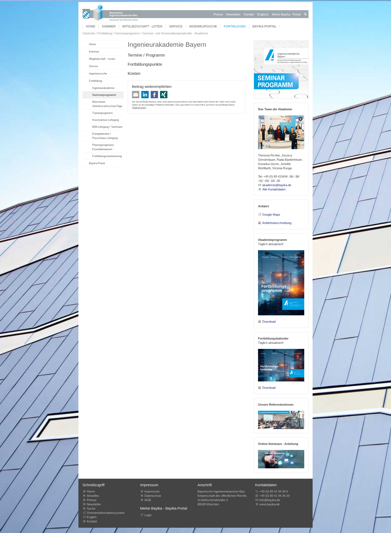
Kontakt (249, 14)
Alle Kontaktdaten (274, 189)
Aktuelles (93, 495)
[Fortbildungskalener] (281, 365)
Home (90, 26)
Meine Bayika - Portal (286, 14)
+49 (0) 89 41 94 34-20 (274, 495)
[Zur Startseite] (112, 13)
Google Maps (271, 214)
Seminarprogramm (104, 94)
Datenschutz (139, 107)
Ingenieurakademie (103, 88)
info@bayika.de (269, 500)
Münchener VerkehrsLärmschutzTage (107, 104)
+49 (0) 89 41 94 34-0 (273, 491)
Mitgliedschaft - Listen (142, 26)
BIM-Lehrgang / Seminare (107, 126)
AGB (147, 500)
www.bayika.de (269, 504)
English (92, 517)
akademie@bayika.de (276, 185)
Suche (92, 508)
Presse (218, 14)
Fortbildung (235, 26)
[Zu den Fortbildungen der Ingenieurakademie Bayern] (281, 70)
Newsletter (233, 14)
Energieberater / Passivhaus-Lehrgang (105, 136)
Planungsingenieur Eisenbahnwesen (103, 147)
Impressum (152, 491)
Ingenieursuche (203, 26)
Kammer (109, 26)
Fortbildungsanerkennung (107, 156)
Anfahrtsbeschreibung (276, 223)
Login (148, 515)
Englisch (263, 14)
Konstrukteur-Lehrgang (105, 119)
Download (269, 321)
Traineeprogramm (102, 113)
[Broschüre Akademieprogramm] (281, 282)
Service (175, 26)
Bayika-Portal (264, 26)
